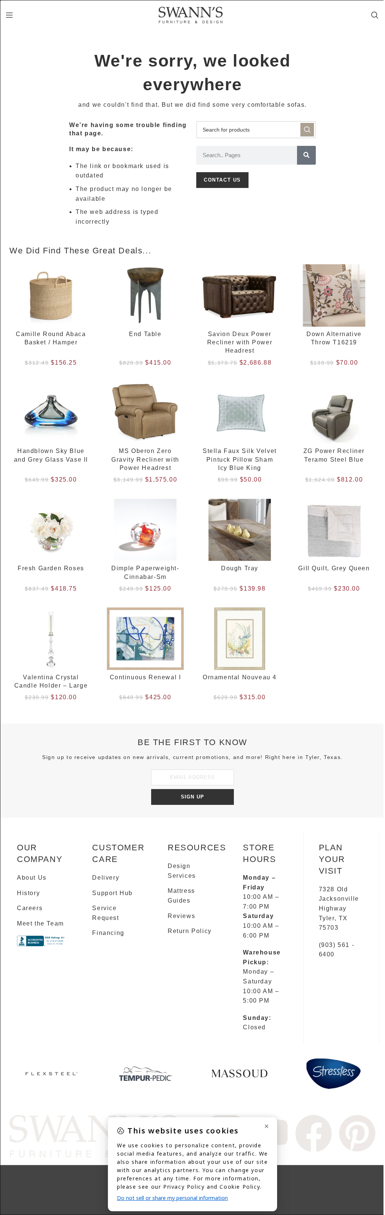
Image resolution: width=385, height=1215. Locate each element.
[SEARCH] (307, 129)
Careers (29, 908)
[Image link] (93, 1136)
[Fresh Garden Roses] (50, 530)
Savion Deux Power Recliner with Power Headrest (239, 342)
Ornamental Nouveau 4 (240, 677)
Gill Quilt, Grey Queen (334, 568)
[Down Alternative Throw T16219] (334, 295)
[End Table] (145, 295)
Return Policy (190, 931)
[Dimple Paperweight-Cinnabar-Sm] (145, 530)
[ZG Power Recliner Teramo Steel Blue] (334, 413)
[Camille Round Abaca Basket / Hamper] (50, 295)
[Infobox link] (51, 1076)
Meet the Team (40, 923)
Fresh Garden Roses (51, 568)
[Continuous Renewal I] (145, 639)
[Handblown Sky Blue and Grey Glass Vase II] (50, 413)
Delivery (105, 877)
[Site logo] (191, 14)
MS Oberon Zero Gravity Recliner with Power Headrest (145, 459)
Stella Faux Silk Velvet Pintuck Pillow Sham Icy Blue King (240, 459)
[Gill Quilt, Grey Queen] (334, 530)
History (28, 893)
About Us (32, 877)
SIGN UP (192, 797)
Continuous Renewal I (145, 677)
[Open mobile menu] (10, 15)
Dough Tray (239, 568)
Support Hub (112, 893)
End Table (145, 334)
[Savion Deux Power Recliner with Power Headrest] (239, 295)
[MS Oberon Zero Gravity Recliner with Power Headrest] (145, 413)
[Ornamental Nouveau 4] (239, 639)
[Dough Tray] (239, 530)
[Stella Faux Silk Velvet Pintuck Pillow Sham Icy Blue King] (239, 413)
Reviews (181, 916)
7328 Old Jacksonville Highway (339, 899)
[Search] (375, 15)
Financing (108, 933)
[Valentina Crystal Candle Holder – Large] (50, 639)
